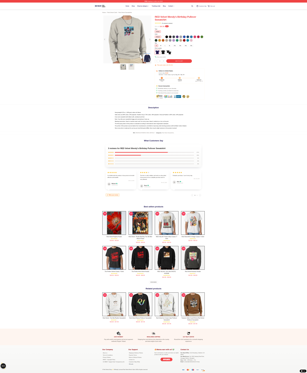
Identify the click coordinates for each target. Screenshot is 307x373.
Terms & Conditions (108, 355)
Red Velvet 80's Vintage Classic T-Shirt (193, 236)
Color (156, 34)
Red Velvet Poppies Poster (114, 236)
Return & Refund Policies (135, 357)
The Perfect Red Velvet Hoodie (140, 271)
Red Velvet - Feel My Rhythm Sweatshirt (114, 318)
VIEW (114, 233)
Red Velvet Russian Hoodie (193, 271)
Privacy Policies (107, 357)
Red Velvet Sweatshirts (125, 12)
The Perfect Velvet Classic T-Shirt (114, 271)
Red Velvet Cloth (112, 12)
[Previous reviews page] (192, 195)
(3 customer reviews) (167, 23)
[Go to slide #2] (131, 67)
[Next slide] (149, 39)
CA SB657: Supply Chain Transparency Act (113, 361)
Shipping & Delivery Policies (136, 353)
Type (156, 29)
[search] (192, 6)
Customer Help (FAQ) (134, 361)
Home (104, 12)
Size (156, 43)
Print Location (158, 48)
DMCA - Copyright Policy (109, 359)
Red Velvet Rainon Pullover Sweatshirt (140, 318)
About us (105, 353)
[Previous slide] (104, 39)
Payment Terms (133, 355)
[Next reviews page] (200, 195)
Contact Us (131, 359)
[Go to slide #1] (123, 67)
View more (153, 282)
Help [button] (304, 371)
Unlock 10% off (3, 366)
